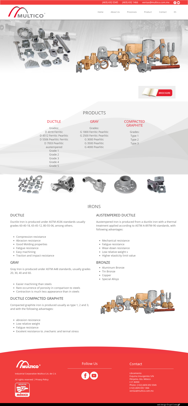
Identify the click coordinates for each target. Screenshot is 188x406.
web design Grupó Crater (167, 404)
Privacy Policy (41, 379)
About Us (115, 12)
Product (148, 12)
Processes (132, 12)
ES (175, 12)
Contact (163, 12)
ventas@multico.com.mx (156, 2)
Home (100, 12)
